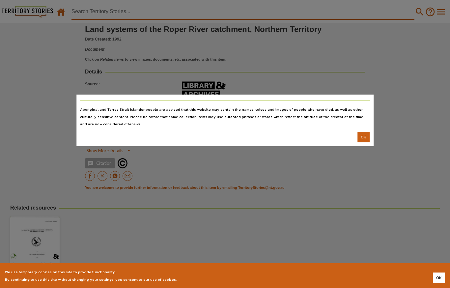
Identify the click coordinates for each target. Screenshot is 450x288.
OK (363, 137)
